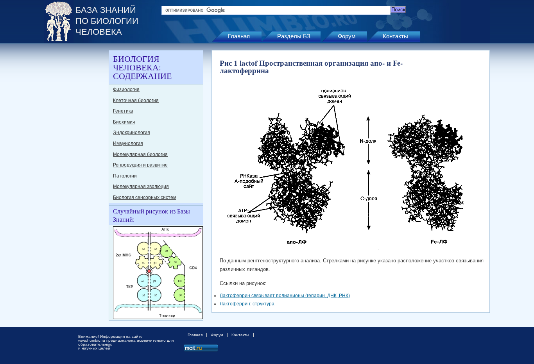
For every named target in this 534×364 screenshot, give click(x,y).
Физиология (126, 89)
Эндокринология (131, 132)
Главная (239, 36)
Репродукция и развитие (140, 165)
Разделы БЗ (293, 36)
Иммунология (128, 143)
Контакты (395, 36)
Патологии (125, 176)
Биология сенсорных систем (144, 197)
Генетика (123, 111)
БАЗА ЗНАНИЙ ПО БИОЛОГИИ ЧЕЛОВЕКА (106, 21)
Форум (346, 36)
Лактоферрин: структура (247, 304)
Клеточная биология (136, 100)
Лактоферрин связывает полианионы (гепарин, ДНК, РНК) (285, 295)
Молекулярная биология (140, 154)
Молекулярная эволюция (141, 186)
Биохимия (124, 122)
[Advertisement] (75, 167)
